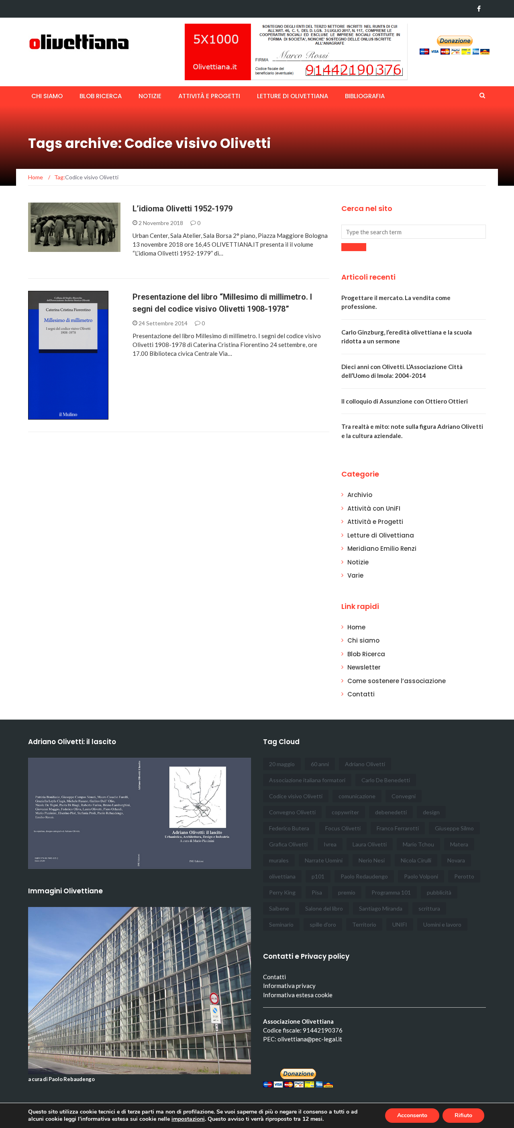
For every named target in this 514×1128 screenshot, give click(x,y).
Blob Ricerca (101, 96)
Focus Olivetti (343, 828)
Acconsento (412, 1115)
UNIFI (399, 924)
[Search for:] (413, 232)
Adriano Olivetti (365, 764)
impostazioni (188, 1119)
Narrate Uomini (324, 860)
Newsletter (364, 667)
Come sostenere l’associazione (396, 681)
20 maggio (282, 764)
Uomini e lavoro (442, 924)
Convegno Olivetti (292, 812)
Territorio (364, 924)
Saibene (279, 908)
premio (346, 892)
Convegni (404, 796)
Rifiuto (463, 1115)
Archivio (52, 247)
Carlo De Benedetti (385, 780)
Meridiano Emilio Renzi (381, 548)
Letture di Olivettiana (292, 96)
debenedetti (391, 812)
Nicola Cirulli (416, 860)
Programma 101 (391, 892)
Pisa (317, 892)
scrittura (429, 908)
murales (279, 860)
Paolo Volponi (421, 876)
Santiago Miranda (380, 908)
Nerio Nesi (372, 860)
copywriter (345, 812)
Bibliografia (365, 96)
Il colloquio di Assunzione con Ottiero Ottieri (404, 401)
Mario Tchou (418, 844)
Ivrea (330, 844)
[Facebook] (479, 9)
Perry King (282, 892)
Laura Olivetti (370, 844)
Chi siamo (47, 96)
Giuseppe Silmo (454, 828)
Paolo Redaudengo (364, 876)
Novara (456, 860)
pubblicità (439, 892)
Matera (459, 844)
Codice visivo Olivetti (295, 796)
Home (356, 627)
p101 (318, 876)
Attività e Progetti (375, 521)
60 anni (320, 764)
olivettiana (282, 876)
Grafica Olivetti (288, 844)
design (431, 812)
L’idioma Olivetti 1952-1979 (183, 208)
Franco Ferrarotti (398, 828)
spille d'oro (323, 924)
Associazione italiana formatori (307, 780)
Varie (355, 575)
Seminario (281, 924)
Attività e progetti (209, 96)
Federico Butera (289, 828)
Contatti (361, 694)
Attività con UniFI (373, 508)
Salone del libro (324, 908)
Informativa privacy (289, 985)
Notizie (150, 96)
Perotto (464, 876)
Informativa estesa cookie (297, 994)
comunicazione (357, 796)
